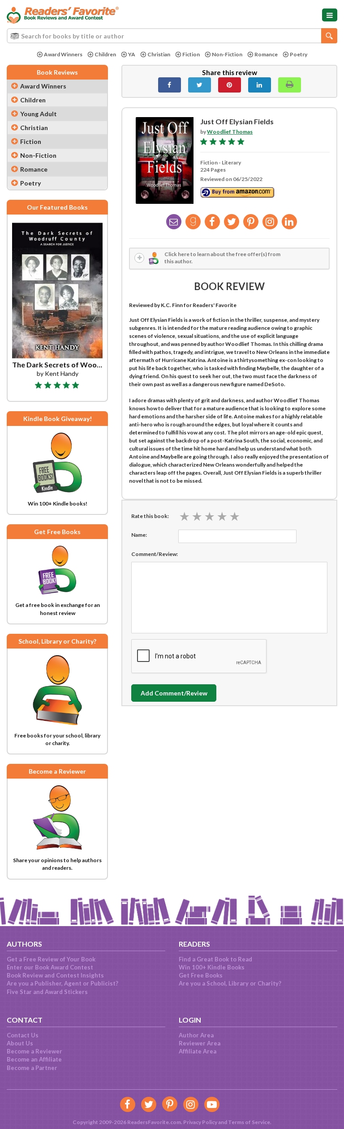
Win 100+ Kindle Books (212, 967)
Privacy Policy (200, 1122)
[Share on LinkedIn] (259, 85)
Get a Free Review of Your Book (51, 959)
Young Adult (38, 114)
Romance (266, 54)
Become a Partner (32, 1067)
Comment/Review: (154, 554)
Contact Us (23, 1035)
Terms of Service (249, 1122)
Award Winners (63, 54)
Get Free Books (201, 975)
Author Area (196, 1035)
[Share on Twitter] (199, 85)
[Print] (289, 85)
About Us (20, 1043)
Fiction (191, 54)
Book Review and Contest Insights (55, 975)
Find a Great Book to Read (215, 959)
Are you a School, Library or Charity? (230, 983)
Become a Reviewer (34, 1051)
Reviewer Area (199, 1043)
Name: (139, 534)
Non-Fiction (227, 54)
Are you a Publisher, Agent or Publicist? (62, 983)
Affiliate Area (197, 1051)
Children (105, 54)
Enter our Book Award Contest (50, 967)
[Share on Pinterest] (229, 85)
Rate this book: (150, 516)
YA (131, 54)
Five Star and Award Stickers (47, 991)
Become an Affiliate (34, 1059)
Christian (158, 54)
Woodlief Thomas (230, 131)
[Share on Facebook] (169, 85)
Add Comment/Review (174, 693)
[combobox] (172, 35)
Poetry (298, 54)
